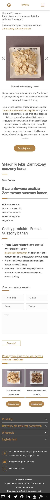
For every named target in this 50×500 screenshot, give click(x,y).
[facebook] (9, 496)
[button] (3, 58)
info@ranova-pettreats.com (21, 461)
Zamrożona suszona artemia (36, 392)
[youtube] (34, 496)
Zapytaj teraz (25, 148)
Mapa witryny (13, 491)
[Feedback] (40, 496)
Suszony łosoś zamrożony (13, 392)
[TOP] (47, 496)
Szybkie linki (9, 439)
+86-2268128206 (16, 468)
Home (5, 13)
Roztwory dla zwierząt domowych (22, 426)
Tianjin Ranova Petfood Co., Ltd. (19, 483)
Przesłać (11, 343)
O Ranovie (8, 432)
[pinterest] (22, 496)
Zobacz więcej (13, 404)
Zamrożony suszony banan (16, 28)
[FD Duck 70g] (13, 378)
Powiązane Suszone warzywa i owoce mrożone (22, 357)
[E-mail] (3, 496)
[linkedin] (28, 496)
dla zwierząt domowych (16, 253)
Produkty (15, 13)
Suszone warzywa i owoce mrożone (21, 25)
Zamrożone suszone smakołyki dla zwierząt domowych (20, 18)
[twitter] (16, 496)
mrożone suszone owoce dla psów (19, 110)
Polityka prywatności (31, 491)
